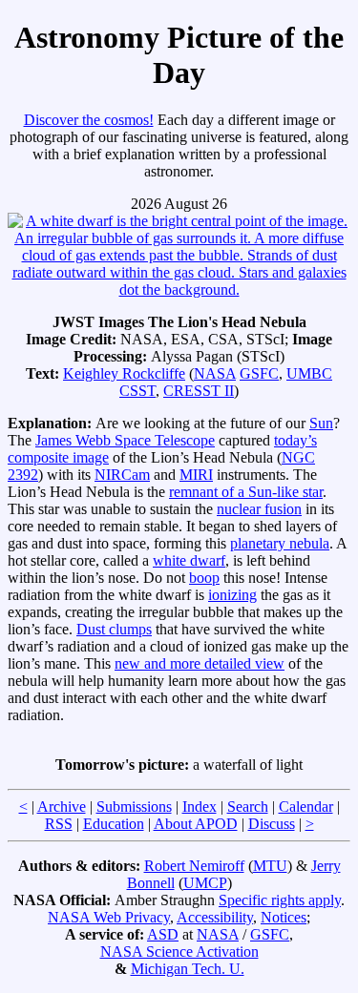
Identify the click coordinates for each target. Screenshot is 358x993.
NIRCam (122, 474)
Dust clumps (114, 629)
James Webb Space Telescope (125, 440)
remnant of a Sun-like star (246, 492)
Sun (321, 423)
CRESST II (198, 391)
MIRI (196, 474)
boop (204, 577)
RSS (59, 824)
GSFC (259, 373)
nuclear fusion (259, 509)
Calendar (306, 806)
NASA (215, 373)
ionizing (232, 595)
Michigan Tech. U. (187, 969)
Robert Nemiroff (194, 866)
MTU (270, 866)
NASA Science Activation (179, 951)
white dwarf (189, 560)
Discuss (271, 824)
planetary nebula (279, 543)
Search (247, 806)
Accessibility (215, 917)
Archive (61, 806)
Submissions (134, 806)
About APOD (196, 824)
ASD (163, 934)
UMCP (205, 883)
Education (113, 824)
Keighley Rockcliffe (124, 373)
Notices (283, 917)
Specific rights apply (280, 900)
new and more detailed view (199, 663)
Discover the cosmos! (89, 120)
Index (199, 806)
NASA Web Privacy (109, 917)
